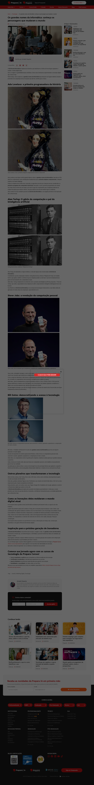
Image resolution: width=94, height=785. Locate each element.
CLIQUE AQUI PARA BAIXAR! (47, 375)
